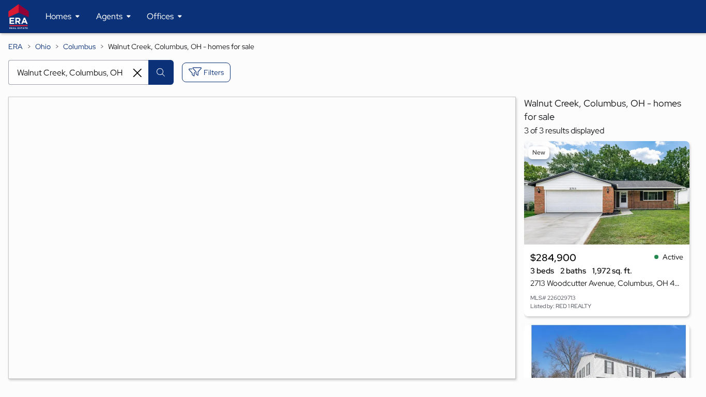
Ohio (43, 46)
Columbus (79, 46)
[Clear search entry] (137, 73)
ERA (15, 46)
